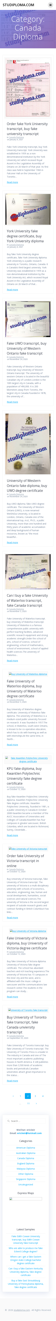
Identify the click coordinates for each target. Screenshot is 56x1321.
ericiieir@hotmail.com (29, 1133)
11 (29, 1103)
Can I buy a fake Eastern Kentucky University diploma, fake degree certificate (26, 1272)
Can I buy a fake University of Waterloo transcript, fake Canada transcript (27, 600)
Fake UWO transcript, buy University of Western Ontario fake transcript (27, 348)
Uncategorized (25, 1184)
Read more (12, 182)
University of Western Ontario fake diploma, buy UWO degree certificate (27, 485)
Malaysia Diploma (26, 1168)
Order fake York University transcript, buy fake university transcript (27, 129)
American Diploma (25, 1147)
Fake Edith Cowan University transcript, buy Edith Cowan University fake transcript (26, 1239)
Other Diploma (25, 1173)
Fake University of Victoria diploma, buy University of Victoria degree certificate (27, 943)
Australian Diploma (25, 1153)
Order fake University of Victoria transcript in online (25, 861)
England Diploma (25, 1163)
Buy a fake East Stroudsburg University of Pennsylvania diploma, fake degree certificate (26, 1284)
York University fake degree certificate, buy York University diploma (25, 236)
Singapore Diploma (25, 1179)
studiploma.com (18, 5)
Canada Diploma (16, 137)
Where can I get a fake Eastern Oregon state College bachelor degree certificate (25, 1260)
